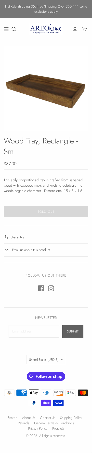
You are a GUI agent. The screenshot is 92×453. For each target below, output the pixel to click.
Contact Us (47, 417)
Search (12, 417)
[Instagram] (51, 288)
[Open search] (14, 29)
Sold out (46, 211)
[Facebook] (41, 288)
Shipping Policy (71, 417)
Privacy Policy (37, 428)
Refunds (23, 423)
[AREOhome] (46, 28)
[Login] (75, 29)
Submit (73, 331)
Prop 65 (58, 428)
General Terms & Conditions (54, 423)
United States (43, 359)
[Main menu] (6, 29)
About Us (28, 417)
